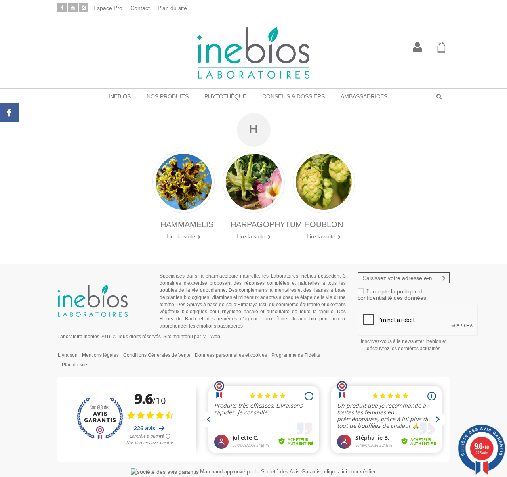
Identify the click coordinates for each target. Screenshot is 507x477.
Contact (140, 8)
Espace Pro (107, 8)
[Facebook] (62, 7)
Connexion (417, 47)
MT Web (211, 336)
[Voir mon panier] (441, 47)
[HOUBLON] (324, 181)
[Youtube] (73, 7)
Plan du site (172, 8)
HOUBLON (323, 224)
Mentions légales (100, 355)
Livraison (68, 355)
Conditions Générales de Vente (157, 355)
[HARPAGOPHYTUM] (254, 181)
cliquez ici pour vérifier (349, 472)
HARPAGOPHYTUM (266, 224)
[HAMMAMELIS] (183, 181)
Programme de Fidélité (295, 355)
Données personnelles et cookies (231, 355)
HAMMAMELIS (186, 224)
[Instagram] (83, 7)
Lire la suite (180, 236)
